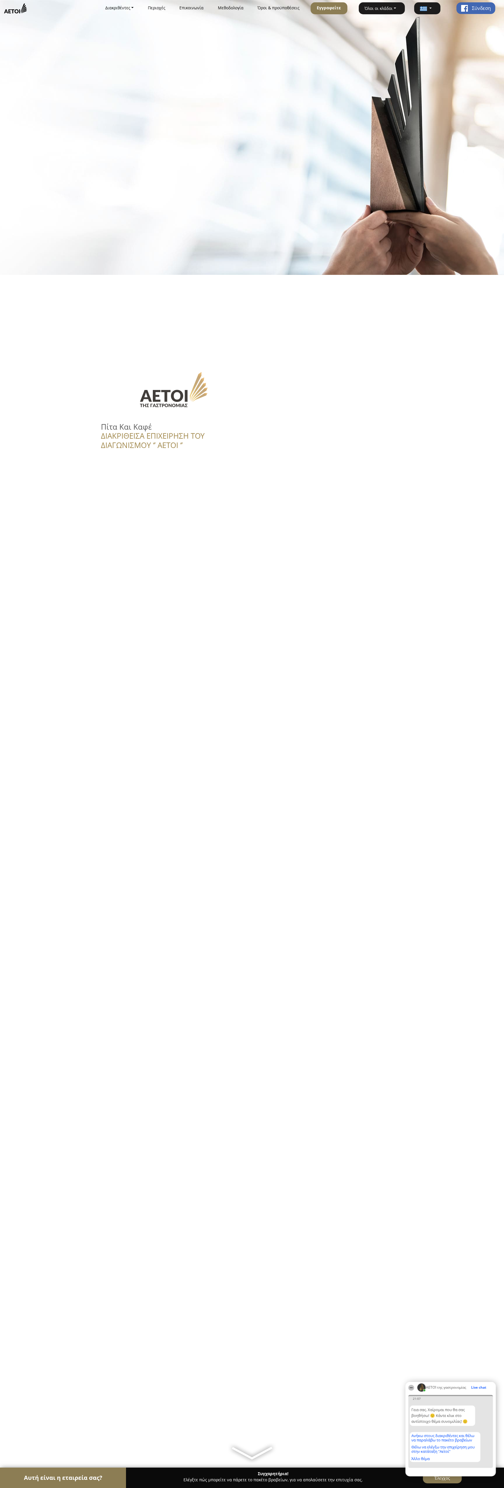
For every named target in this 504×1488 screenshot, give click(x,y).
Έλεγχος (442, 1478)
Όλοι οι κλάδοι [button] (379, 8)
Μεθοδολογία (231, 7)
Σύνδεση (481, 8)
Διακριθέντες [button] (117, 7)
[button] (427, 8)
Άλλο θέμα (420, 1458)
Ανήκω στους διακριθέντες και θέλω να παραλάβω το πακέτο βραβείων (442, 1438)
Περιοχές (156, 7)
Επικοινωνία (191, 7)
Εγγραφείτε (329, 7)
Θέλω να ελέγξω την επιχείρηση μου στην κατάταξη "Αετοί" (443, 1449)
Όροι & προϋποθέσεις (279, 7)
